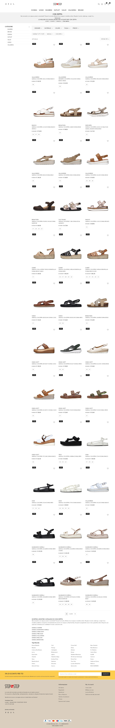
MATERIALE (48, 28)
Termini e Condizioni (64, 697)
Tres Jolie (73, 661)
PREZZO (75, 28)
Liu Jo (33, 652)
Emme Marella (35, 645)
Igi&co (53, 654)
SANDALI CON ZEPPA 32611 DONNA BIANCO (43, 79)
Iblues (72, 652)
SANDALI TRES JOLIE (37, 633)
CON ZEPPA (66, 21)
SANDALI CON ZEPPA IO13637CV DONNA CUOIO (44, 410)
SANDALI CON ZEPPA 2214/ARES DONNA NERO (44, 549)
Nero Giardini (93, 645)
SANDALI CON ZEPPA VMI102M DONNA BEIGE (97, 79)
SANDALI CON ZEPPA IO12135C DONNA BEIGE (97, 364)
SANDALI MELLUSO (37, 637)
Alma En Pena (35, 666)
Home (47, 21)
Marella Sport (35, 661)
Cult (52, 645)
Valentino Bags (55, 656)
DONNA (34, 10)
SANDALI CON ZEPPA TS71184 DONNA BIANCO (44, 456)
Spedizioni (61, 692)
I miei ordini (88, 687)
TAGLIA (66, 28)
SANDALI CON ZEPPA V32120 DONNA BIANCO (97, 502)
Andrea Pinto (54, 659)
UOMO (41, 10)
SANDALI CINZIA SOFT (38, 631)
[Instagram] (8, 712)
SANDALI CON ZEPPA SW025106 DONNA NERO (70, 317)
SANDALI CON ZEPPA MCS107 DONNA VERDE (70, 364)
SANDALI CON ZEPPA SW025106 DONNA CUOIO (44, 317)
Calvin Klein (93, 652)
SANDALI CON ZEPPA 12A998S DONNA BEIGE (96, 317)
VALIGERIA (72, 10)
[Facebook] (5, 712)
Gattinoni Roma (94, 661)
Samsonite (73, 666)
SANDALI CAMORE (37, 627)
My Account (89, 685)
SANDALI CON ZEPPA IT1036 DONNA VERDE (96, 410)
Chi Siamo (61, 687)
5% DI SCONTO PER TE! (14, 674)
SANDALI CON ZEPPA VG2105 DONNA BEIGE (96, 175)
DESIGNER (37, 28)
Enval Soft (34, 654)
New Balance (93, 647)
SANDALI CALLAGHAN (38, 635)
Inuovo (53, 666)
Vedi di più (57, 18)
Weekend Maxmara (76, 654)
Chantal (34, 656)
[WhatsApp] (11, 712)
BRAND (81, 10)
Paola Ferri (74, 659)
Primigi (53, 647)
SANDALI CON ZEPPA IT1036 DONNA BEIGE (69, 410)
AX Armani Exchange (76, 656)
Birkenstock (54, 652)
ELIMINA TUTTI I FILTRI (38, 34)
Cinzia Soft (74, 645)
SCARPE (52, 21)
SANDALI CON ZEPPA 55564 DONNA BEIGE (69, 175)
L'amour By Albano (37, 650)
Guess (33, 663)
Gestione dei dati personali (92, 694)
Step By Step (71, 622)
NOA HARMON (94, 666)
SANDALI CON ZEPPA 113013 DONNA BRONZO (97, 221)
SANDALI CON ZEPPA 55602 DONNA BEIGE (42, 175)
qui (97, 677)
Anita (72, 647)
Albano (73, 650)
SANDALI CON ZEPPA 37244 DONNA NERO (42, 502)
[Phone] (14, 712)
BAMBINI (49, 10)
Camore (92, 656)
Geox (33, 659)
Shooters (53, 663)
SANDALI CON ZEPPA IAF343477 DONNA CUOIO (44, 364)
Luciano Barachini (75, 663)
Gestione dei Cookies (64, 701)
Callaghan (54, 650)
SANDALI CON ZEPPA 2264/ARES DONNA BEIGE (97, 549)
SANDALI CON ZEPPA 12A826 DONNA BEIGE (70, 127)
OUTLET (57, 10)
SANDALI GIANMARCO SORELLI (40, 629)
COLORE (57, 28)
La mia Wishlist (89, 692)
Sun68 (92, 654)
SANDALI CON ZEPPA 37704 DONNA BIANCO (70, 502)
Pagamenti (61, 690)
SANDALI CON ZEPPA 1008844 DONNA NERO (70, 456)
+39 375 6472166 (9, 704)
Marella (34, 647)
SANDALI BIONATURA (38, 639)
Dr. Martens (93, 650)
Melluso (92, 663)
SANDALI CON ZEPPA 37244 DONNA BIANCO (96, 456)
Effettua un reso (89, 690)
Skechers (53, 661)
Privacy (60, 699)
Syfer (61, 725)
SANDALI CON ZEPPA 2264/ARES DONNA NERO (44, 597)
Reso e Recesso (63, 694)
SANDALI (58, 21)
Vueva (92, 659)
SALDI (64, 10)
